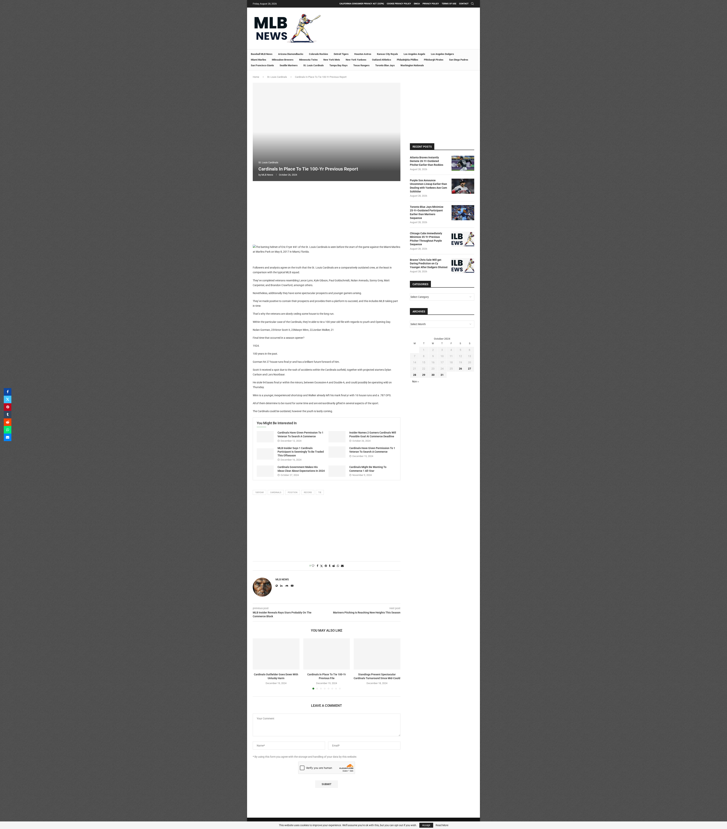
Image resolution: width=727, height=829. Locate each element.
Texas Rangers (361, 65)
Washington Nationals (412, 65)
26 (460, 368)
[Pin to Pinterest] (7, 407)
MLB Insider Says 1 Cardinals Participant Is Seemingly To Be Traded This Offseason (301, 452)
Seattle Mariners (289, 65)
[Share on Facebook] (7, 392)
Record (308, 492)
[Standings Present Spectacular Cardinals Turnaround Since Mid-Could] (377, 653)
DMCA (417, 3)
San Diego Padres (458, 59)
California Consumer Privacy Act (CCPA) (361, 3)
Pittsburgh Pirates (433, 59)
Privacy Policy (431, 3)
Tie (319, 492)
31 (442, 374)
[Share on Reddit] (7, 422)
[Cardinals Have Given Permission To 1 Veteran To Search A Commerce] (265, 436)
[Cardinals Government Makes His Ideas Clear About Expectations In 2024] (265, 471)
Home (256, 77)
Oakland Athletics (381, 59)
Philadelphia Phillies (407, 59)
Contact (464, 3)
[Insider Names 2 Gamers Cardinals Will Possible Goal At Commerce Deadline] (337, 436)
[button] (258, 664)
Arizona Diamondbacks (290, 54)
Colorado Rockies (318, 54)
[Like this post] (313, 565)
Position (292, 492)
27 (469, 368)
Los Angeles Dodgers (442, 54)
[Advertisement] (326, 212)
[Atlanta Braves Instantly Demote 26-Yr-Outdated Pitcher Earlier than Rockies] (463, 163)
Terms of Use (449, 3)
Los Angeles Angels (414, 54)
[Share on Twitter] (7, 399)
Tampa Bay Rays (338, 65)
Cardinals (275, 492)
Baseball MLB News (261, 54)
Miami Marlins (258, 59)
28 (414, 374)
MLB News (267, 174)
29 (423, 374)
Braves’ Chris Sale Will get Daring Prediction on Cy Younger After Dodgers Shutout (429, 263)
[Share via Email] (7, 437)
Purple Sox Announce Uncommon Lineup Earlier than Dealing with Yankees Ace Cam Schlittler (428, 186)
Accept (426, 825)
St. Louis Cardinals (313, 65)
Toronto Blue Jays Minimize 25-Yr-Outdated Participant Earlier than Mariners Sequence (426, 212)
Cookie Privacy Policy (399, 3)
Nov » (415, 381)
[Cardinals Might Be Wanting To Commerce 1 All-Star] (337, 471)
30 (432, 374)
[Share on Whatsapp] (7, 430)
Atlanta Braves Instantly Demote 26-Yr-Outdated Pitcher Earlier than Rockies (426, 161)
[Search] (472, 3)
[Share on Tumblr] (7, 414)
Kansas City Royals (387, 54)
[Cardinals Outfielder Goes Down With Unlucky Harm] (276, 653)
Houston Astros (362, 54)
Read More (442, 825)
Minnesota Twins (308, 59)
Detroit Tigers (341, 54)
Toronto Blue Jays (385, 65)
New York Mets (331, 59)
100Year (259, 492)
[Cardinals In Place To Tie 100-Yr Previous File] (326, 653)
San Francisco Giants (262, 65)
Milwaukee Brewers (282, 59)
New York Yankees (356, 59)
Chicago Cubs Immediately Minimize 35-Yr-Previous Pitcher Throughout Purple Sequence (426, 239)
